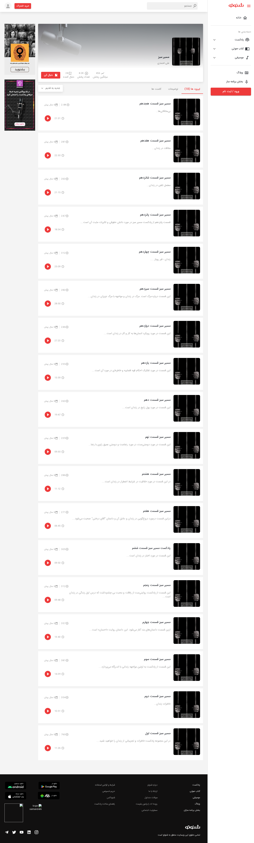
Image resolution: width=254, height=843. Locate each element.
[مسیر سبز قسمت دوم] (120, 705)
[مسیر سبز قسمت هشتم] (120, 483)
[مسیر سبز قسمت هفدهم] (120, 150)
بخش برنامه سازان (192, 810)
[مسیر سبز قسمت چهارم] (120, 631)
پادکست (196, 785)
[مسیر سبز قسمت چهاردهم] (120, 261)
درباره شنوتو (152, 785)
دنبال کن (48, 75)
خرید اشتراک (22, 6)
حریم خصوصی (108, 791)
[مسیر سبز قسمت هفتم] (120, 520)
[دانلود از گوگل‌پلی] (49, 786)
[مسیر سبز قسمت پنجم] (120, 594)
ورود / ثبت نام (231, 91)
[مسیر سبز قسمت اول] (120, 742)
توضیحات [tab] (173, 89)
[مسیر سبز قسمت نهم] (120, 446)
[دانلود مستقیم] (15, 786)
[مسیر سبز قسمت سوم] (120, 668)
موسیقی (196, 797)
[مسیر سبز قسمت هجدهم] (120, 113)
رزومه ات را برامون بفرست (147, 804)
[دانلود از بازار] (49, 796)
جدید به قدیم (53, 88)
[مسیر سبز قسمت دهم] (120, 409)
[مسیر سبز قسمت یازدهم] (120, 372)
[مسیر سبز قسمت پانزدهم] (120, 224)
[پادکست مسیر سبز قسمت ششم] (120, 557)
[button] (231, 39)
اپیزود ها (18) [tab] (192, 89)
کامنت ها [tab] (156, 89)
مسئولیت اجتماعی (149, 810)
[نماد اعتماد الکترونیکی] (13, 813)
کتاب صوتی (195, 791)
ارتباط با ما (153, 791)
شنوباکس (111, 797)
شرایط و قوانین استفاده (105, 785)
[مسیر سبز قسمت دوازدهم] (120, 335)
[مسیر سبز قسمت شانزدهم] (120, 187)
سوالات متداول (151, 797)
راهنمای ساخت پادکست (104, 804)
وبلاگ (197, 804)
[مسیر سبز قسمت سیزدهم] (120, 298)
